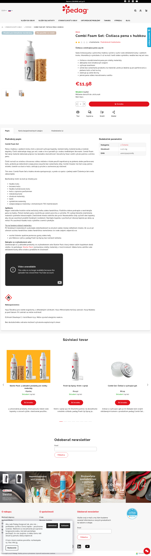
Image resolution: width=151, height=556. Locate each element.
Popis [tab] (7, 131)
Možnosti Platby (7, 520)
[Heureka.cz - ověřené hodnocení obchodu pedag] (132, 514)
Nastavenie (11, 548)
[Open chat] (147, 551)
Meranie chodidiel (45, 520)
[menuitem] (28, 20)
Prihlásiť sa (61, 455)
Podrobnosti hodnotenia (110, 42)
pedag (78, 32)
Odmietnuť (52, 526)
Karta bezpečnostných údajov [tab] (30, 131)
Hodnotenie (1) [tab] (57, 131)
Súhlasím (65, 526)
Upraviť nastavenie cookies (45, 553)
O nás (41, 517)
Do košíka (120, 104)
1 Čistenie (124, 145)
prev (3, 384)
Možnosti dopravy (8, 517)
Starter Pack (28, 247)
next (147, 384)
